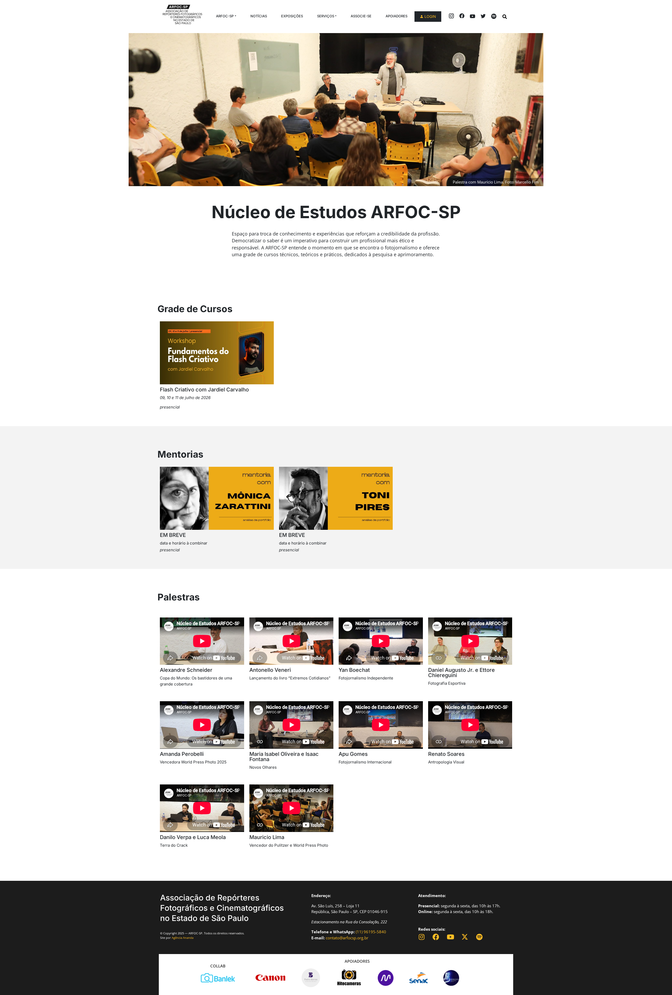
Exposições (292, 16)
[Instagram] (421, 937)
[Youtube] (450, 937)
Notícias (258, 16)
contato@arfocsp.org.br (347, 937)
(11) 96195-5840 (371, 931)
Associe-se (361, 16)
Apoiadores (396, 16)
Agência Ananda (182, 938)
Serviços (325, 16)
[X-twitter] (464, 937)
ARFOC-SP (225, 16)
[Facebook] (436, 937)
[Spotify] (479, 937)
